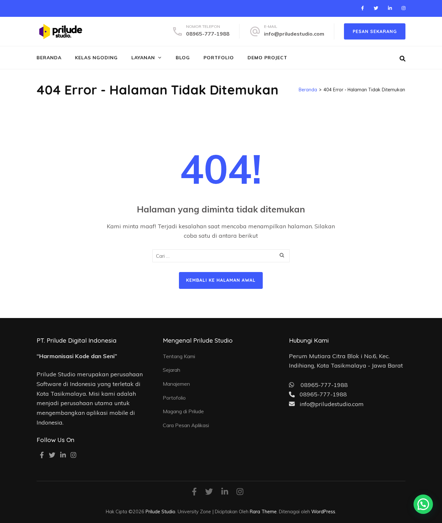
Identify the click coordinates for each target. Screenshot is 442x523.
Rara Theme (263, 511)
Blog (183, 58)
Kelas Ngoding (96, 58)
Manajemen (176, 384)
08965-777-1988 (207, 33)
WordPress (323, 511)
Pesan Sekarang (375, 31)
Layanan (143, 58)
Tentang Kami (179, 356)
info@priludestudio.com (294, 33)
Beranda (49, 58)
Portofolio (174, 397)
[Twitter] (376, 8)
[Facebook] (362, 8)
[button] (423, 504)
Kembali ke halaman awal (221, 280)
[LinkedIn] (390, 8)
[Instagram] (403, 8)
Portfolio (219, 58)
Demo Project (267, 58)
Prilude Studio (160, 511)
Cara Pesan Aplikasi (186, 425)
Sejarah (171, 370)
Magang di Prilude (183, 411)
